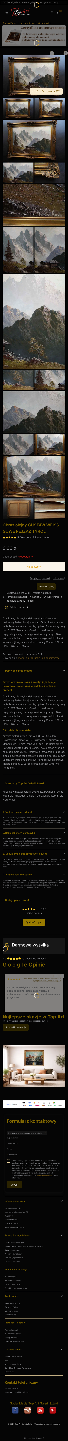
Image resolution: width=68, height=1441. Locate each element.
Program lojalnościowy (13, 1254)
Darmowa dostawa (12, 1261)
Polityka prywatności (13, 1208)
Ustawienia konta (11, 1311)
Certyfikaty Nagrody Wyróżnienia (18, 1368)
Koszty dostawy (11, 1337)
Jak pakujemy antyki (13, 1334)
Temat (9, 1149)
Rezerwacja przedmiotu (14, 1258)
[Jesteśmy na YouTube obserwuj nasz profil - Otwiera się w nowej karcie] (40, 1410)
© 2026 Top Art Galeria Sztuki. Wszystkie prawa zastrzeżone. (34, 1424)
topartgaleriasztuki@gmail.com (17, 1392)
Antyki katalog (27, 23)
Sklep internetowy (33, 1438)
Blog (6, 1360)
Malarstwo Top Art (12, 1223)
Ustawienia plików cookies (15, 1212)
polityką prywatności (45, 1175)
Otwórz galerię (48, 91)
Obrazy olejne (44, 23)
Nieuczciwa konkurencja (14, 1227)
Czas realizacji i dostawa (14, 1341)
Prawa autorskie (11, 1220)
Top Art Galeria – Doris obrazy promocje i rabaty (24, 1246)
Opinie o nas (10, 1372)
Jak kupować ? (10, 1277)
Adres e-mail (13, 1143)
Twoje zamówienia (12, 1307)
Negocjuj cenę (46, 586)
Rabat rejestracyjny (12, 1250)
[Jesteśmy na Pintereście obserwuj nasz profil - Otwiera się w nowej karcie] (53, 1410)
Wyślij (14, 1184)
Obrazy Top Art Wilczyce (14, 1242)
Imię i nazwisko (12, 1138)
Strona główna (9, 23)
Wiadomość (12, 1154)
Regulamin (9, 1216)
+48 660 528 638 (11, 1388)
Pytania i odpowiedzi (13, 1280)
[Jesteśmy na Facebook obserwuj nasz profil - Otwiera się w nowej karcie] (15, 1410)
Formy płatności (11, 1330)
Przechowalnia (10, 1315)
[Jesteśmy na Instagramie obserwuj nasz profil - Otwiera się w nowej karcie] (27, 1410)
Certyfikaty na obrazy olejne (16, 1288)
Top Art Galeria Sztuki (13, 1357)
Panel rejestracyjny (12, 1303)
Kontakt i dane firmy (13, 1364)
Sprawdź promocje (15, 1027)
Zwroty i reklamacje (12, 1284)
